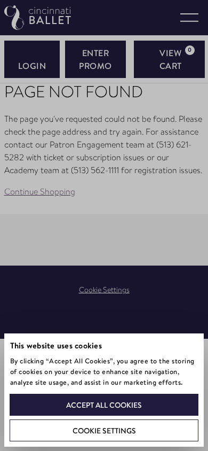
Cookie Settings (104, 431)
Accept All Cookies (104, 405)
